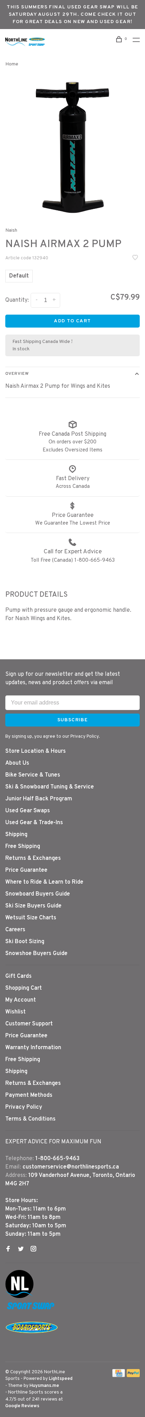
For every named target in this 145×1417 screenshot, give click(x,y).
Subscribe (38, 775)
